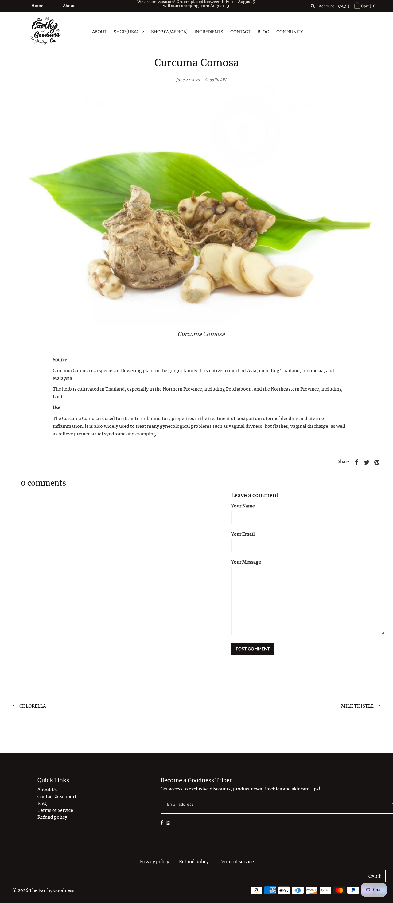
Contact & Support (56, 797)
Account (326, 6)
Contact (240, 31)
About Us (47, 790)
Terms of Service (55, 811)
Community (289, 31)
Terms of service (236, 862)
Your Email (243, 534)
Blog (263, 31)
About (69, 6)
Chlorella (32, 706)
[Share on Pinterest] (377, 461)
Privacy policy (154, 862)
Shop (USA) (126, 31)
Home (37, 6)
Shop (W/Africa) (169, 31)
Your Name (243, 506)
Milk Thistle (358, 706)
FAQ (41, 804)
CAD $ (343, 6)
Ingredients (209, 31)
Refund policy (52, 817)
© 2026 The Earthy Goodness (43, 891)
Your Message (246, 562)
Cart (368, 6)
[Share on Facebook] (356, 461)
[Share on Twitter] (367, 461)
